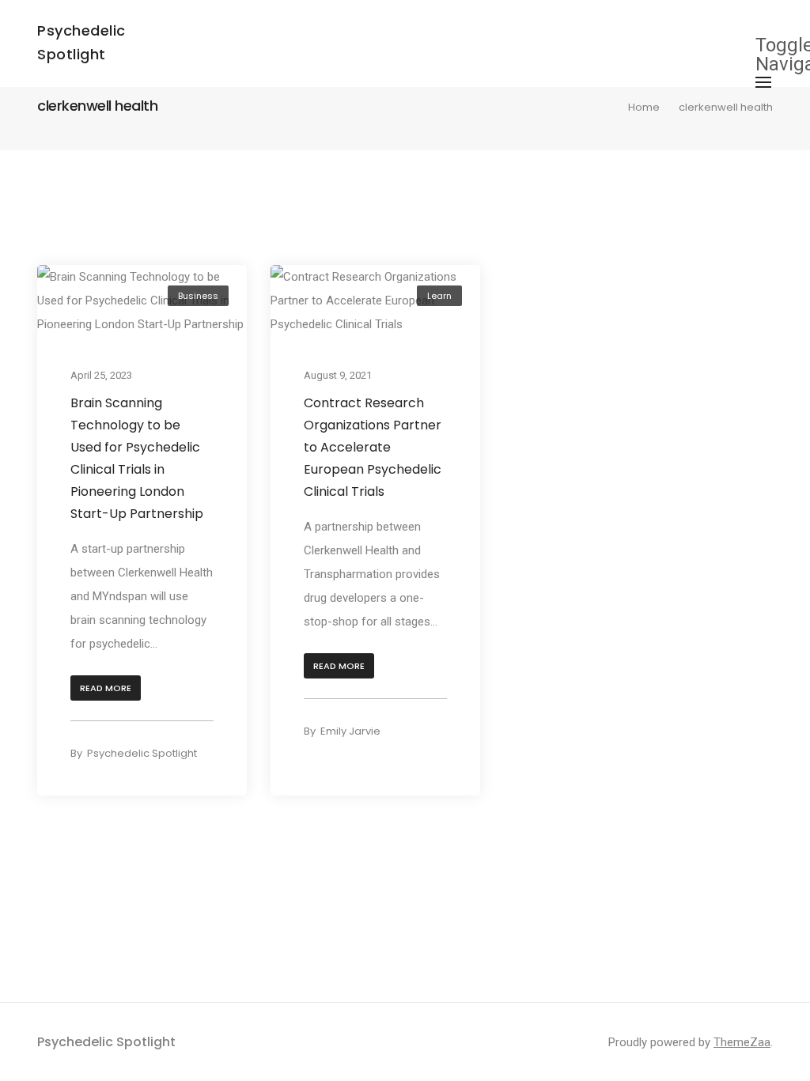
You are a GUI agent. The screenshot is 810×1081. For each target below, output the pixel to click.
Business (198, 295)
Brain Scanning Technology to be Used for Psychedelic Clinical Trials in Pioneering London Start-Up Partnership (136, 458)
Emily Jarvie (350, 731)
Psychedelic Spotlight (142, 753)
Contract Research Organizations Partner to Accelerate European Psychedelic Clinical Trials (372, 447)
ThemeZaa (741, 1042)
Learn (439, 295)
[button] (105, 688)
